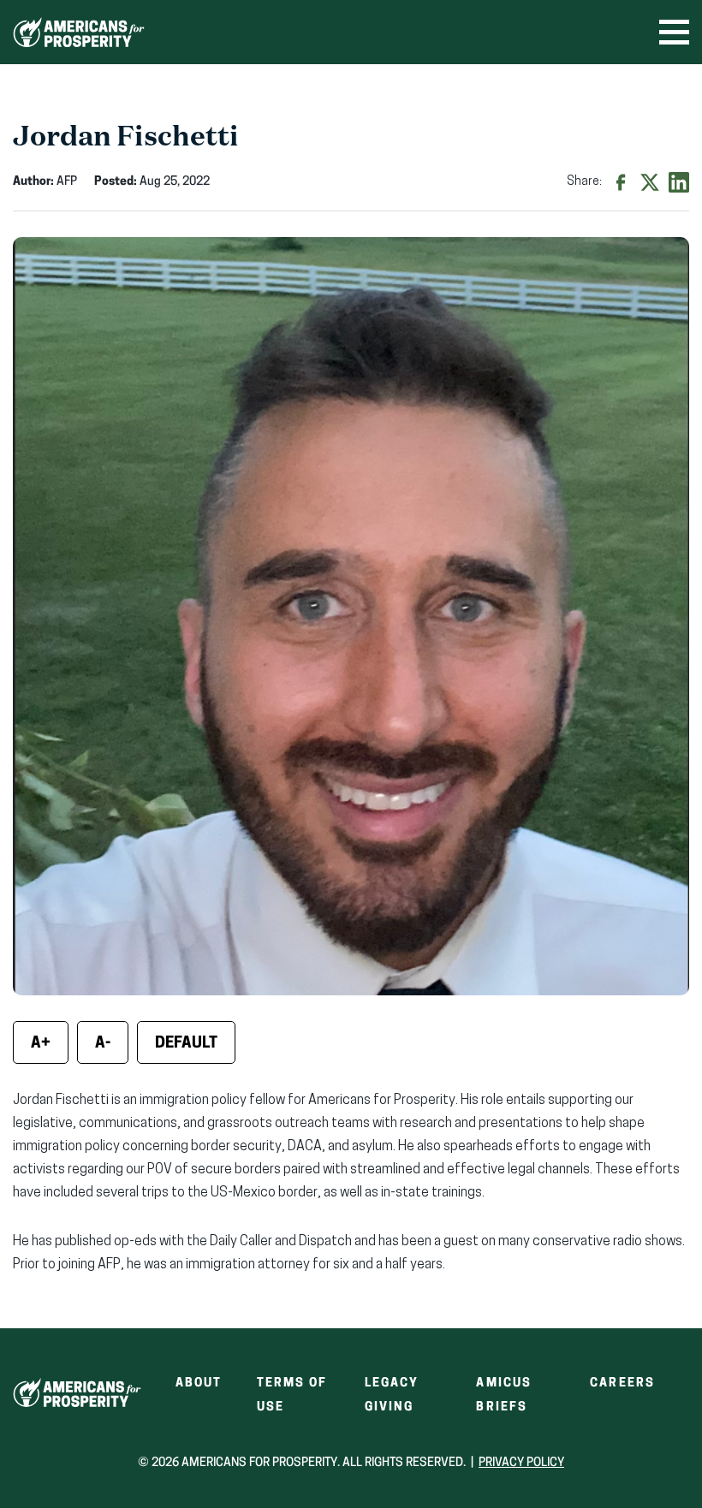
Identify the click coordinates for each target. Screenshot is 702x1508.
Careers (622, 1383)
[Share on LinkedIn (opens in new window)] (679, 182)
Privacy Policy (521, 1463)
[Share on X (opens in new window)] (650, 182)
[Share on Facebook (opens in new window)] (620, 182)
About (199, 1383)
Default (186, 1044)
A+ (41, 1044)
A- (102, 1044)
